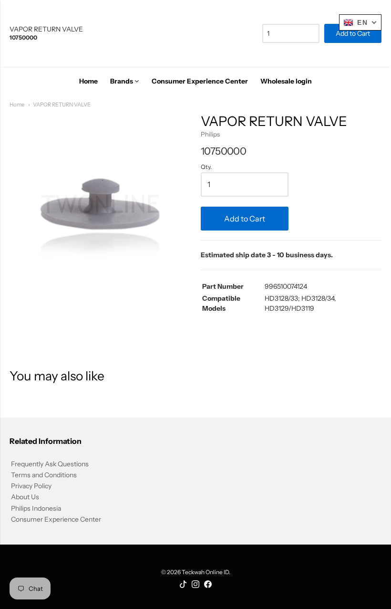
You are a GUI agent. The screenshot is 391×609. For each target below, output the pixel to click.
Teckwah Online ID (205, 572)
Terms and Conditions (44, 475)
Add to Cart (244, 218)
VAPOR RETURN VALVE (62, 104)
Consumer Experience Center (56, 519)
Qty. (206, 167)
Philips (210, 134)
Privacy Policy (31, 486)
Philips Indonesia (36, 508)
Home (17, 104)
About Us (25, 497)
